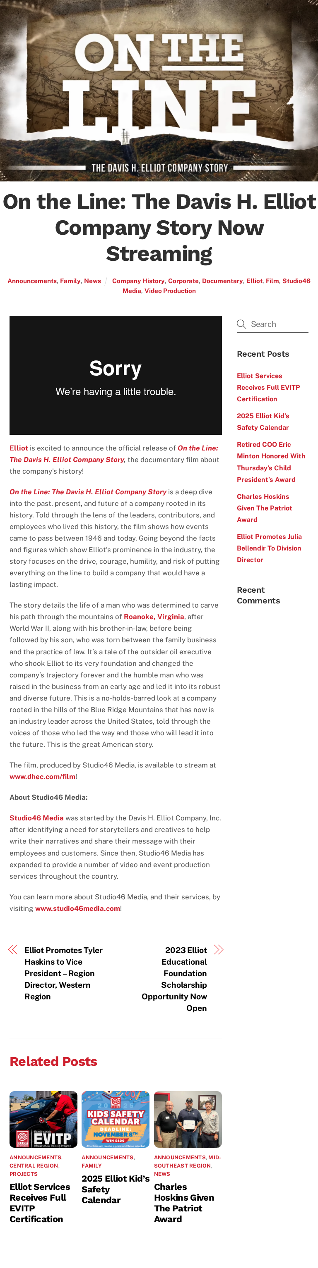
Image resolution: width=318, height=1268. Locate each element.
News (92, 280)
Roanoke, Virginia (154, 617)
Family (70, 280)
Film (272, 280)
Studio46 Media (37, 818)
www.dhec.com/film (42, 776)
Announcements (32, 280)
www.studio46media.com (77, 908)
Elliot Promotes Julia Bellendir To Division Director (269, 548)
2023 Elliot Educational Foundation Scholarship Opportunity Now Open (174, 979)
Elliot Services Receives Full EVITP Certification (268, 387)
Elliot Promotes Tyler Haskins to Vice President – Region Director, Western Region (63, 973)
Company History (138, 280)
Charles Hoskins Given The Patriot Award (184, 1202)
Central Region (34, 1166)
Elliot (254, 280)
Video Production (170, 290)
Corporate (183, 280)
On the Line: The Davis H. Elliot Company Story (88, 492)
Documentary (222, 280)
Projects (24, 1174)
